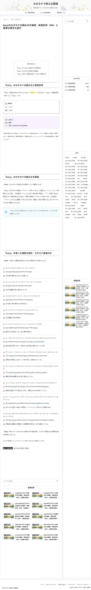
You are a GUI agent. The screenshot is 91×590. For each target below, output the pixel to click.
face (26, 327)
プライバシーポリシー (83, 584)
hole (17, 271)
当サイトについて (51, 584)
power (32, 420)
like (11, 299)
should (10, 403)
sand (29, 285)
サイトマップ (71, 584)
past (23, 341)
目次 (28, 64)
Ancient (8, 285)
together (38, 403)
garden (30, 299)
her (23, 327)
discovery (45, 386)
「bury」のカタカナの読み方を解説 (27, 71)
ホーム (43, 584)
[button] (57, 481)
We (7, 403)
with (37, 341)
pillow (35, 327)
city (10, 420)
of (41, 372)
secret (11, 372)
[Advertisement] (31, 45)
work (33, 403)
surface (22, 386)
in (24, 285)
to (20, 271)
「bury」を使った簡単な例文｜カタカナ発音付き (31, 74)
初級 (10, 125)
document (17, 372)
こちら (32, 441)
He (7, 341)
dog (10, 271)
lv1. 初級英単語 (8, 448)
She (7, 327)
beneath (14, 386)
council (14, 420)
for (39, 355)
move (31, 341)
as (43, 403)
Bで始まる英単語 (19, 448)
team (47, 403)
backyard (30, 313)
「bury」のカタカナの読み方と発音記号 (28, 68)
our (18, 403)
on (34, 341)
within (32, 372)
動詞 (27, 448)
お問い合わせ (62, 584)
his (40, 341)
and (15, 327)
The (7, 271)
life (43, 341)
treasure (12, 355)
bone (30, 271)
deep (25, 355)
